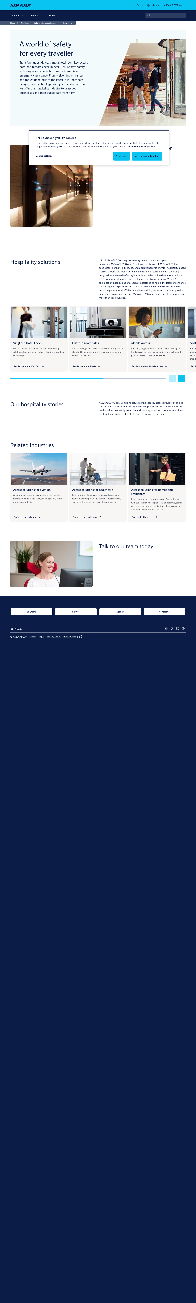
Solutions (15, 15)
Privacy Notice (148, 146)
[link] (139, 5)
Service (34, 15)
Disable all (121, 156)
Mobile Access (168, 251)
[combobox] (165, 15)
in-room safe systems (124, 223)
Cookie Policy (133, 146)
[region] (99, 147)
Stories (52, 15)
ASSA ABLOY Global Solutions (115, 402)
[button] (22, 15)
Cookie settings (44, 155)
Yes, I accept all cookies (147, 156)
